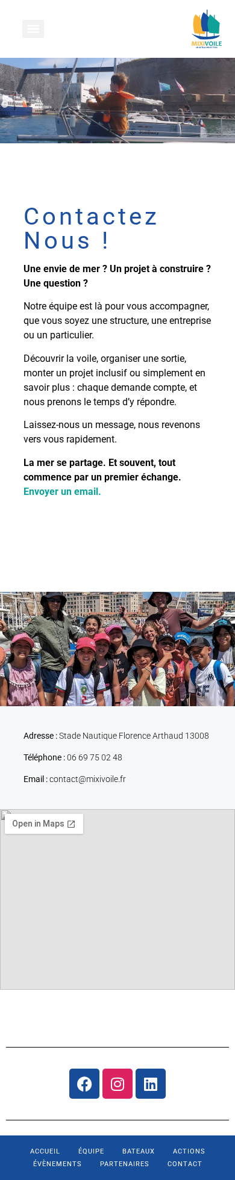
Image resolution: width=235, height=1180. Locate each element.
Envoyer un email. (62, 491)
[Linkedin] (151, 1084)
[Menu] (33, 29)
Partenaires (124, 1164)
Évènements (57, 1164)
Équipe (91, 1151)
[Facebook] (84, 1084)
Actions (189, 1151)
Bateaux (138, 1151)
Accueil (45, 1151)
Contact (185, 1164)
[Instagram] (117, 1084)
